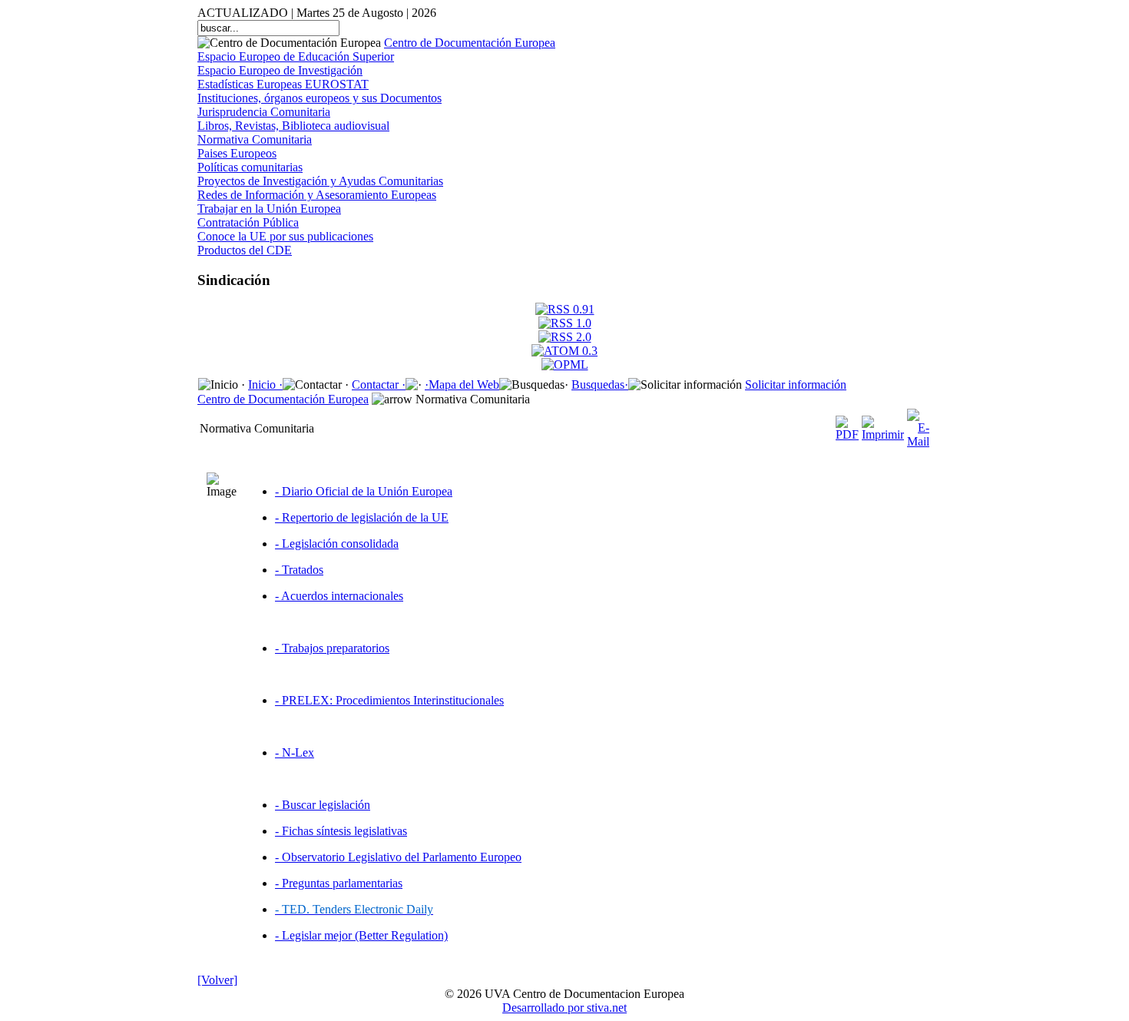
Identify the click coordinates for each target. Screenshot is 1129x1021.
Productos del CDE (244, 250)
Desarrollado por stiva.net (564, 1007)
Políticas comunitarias (250, 167)
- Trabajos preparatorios (332, 648)
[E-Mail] (918, 424)
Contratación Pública (248, 222)
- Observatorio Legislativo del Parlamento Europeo (398, 857)
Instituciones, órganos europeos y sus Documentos (319, 97)
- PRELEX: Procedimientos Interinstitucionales (389, 700)
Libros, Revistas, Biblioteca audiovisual (293, 125)
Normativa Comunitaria (254, 139)
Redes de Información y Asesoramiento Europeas (316, 194)
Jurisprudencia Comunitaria (263, 111)
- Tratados (299, 569)
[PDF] (847, 424)
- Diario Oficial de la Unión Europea (363, 491)
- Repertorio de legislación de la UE (362, 517)
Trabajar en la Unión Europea (269, 208)
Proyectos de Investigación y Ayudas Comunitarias (320, 180)
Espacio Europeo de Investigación (280, 70)
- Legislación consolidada (337, 543)
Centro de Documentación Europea (469, 42)
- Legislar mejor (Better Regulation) (361, 935)
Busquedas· (599, 384)
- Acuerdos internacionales (339, 595)
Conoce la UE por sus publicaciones (285, 236)
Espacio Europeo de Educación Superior (295, 56)
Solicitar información (795, 384)
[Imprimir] (883, 424)
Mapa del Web (464, 384)
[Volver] (217, 979)
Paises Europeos (236, 153)
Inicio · (265, 384)
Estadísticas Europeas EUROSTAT (283, 84)
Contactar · (379, 384)
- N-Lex (294, 752)
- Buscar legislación (322, 804)
